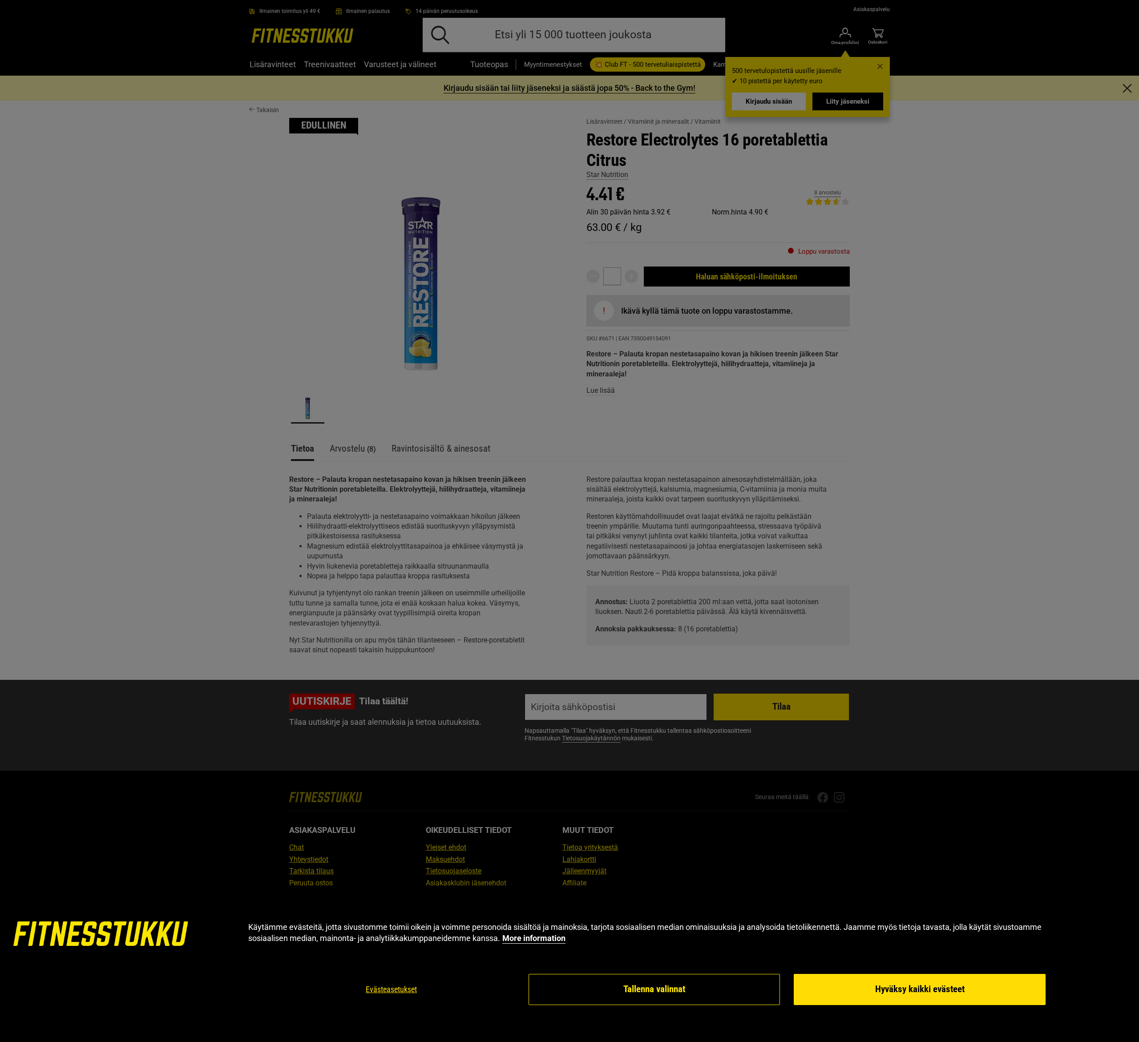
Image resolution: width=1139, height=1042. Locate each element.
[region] (569, 964)
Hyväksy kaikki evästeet (920, 989)
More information (533, 938)
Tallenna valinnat (654, 989)
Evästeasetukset (391, 989)
